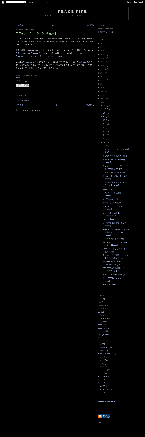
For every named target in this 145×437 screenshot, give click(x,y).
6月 (104, 128)
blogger (26, 81)
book (100, 309)
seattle (101, 373)
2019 (102, 54)
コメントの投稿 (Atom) (30, 110)
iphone (100, 338)
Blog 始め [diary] (109, 285)
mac (100, 344)
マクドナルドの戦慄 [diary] (114, 172)
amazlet (26, 53)
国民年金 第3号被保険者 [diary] (115, 274)
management (103, 347)
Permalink (19, 77)
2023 (102, 43)
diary (100, 322)
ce (99, 312)
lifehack (33, 81)
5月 (104, 131)
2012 (102, 80)
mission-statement (105, 354)
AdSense (28, 62)
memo (100, 351)
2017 (102, 62)
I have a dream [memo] (112, 219)
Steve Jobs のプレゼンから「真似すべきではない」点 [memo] (116, 232)
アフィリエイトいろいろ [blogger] (36, 33)
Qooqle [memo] (109, 189)
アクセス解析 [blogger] (112, 203)
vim (99, 392)
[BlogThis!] (19, 85)
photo (100, 363)
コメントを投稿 (22, 100)
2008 (102, 95)
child (100, 315)
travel (100, 386)
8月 (104, 120)
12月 (104, 105)
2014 (102, 73)
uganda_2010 (103, 389)
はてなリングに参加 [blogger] (115, 156)
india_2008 (102, 334)
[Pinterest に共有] (27, 85)
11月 (104, 109)
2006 (102, 102)
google (100, 325)
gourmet (101, 331)
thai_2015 (102, 383)
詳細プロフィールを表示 (106, 32)
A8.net (82, 62)
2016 (102, 65)
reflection (101, 370)
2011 (102, 84)
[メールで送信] (17, 85)
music (100, 360)
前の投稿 (90, 25)
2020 (102, 51)
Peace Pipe (72, 11)
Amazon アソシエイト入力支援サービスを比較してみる (39, 56)
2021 (102, 47)
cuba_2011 (102, 318)
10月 (104, 113)
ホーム (55, 25)
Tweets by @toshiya (106, 401)
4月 (104, 135)
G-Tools (19, 53)
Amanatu (34, 53)
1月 (104, 146)
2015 (102, 69)
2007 (102, 99)
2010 (102, 88)
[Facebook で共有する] (25, 85)
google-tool (102, 328)
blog (99, 302)
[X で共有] (22, 85)
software (101, 376)
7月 (104, 124)
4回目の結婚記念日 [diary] (113, 239)
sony (100, 379)
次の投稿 (19, 25)
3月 (104, 139)
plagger (101, 367)
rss (99, 422)
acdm (100, 299)
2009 (102, 91)
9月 (104, 116)
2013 (102, 77)
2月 (104, 142)
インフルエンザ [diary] (112, 199)
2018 (102, 58)
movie (100, 357)
